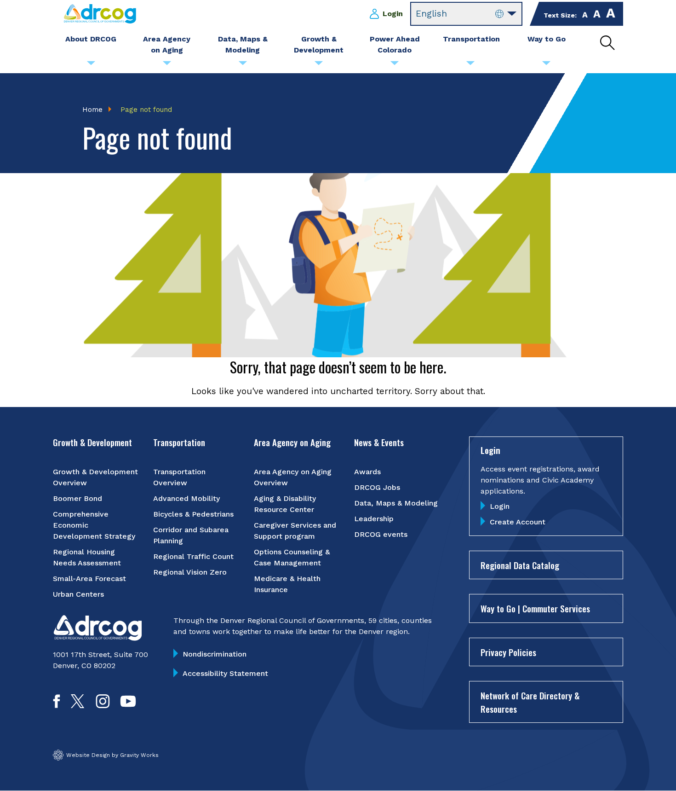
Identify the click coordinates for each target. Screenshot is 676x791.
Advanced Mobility (186, 498)
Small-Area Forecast (89, 578)
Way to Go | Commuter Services (535, 608)
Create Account (517, 522)
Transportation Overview (179, 477)
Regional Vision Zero (190, 572)
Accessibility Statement (225, 673)
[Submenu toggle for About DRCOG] (91, 65)
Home (92, 109)
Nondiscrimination (214, 654)
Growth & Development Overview (95, 477)
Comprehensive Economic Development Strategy (94, 525)
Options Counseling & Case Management (292, 557)
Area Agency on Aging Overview (293, 477)
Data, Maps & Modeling (396, 503)
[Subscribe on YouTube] (128, 705)
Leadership (374, 518)
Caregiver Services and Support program (295, 531)
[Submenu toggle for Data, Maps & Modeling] (243, 65)
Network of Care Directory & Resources (530, 702)
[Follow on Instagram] (103, 705)
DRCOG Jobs (377, 487)
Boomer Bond (77, 498)
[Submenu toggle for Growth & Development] (319, 65)
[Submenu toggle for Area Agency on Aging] (167, 65)
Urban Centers (78, 594)
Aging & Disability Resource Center (285, 504)
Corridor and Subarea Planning (191, 535)
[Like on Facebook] (56, 705)
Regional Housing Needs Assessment (87, 557)
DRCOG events (380, 534)
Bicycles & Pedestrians (193, 514)
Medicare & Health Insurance (287, 584)
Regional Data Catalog (520, 564)
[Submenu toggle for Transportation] (470, 65)
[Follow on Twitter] (77, 705)
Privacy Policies (508, 652)
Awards (367, 471)
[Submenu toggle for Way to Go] (546, 65)
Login (393, 13)
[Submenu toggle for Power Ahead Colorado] (395, 65)
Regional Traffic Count (193, 556)
